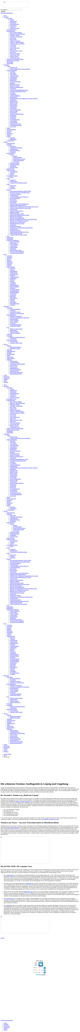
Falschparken (13, 508)
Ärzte (5, 623)
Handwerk (9, 703)
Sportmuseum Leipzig (15, 599)
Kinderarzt (9, 630)
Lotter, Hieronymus (15, 417)
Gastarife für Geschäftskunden (17, 733)
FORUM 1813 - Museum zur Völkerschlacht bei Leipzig (24, 576)
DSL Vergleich (13, 734)
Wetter (8, 724)
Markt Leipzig (13, 473)
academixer (13, 549)
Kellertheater (13, 469)
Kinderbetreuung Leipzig (13, 430)
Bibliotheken (10, 608)
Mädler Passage (14, 472)
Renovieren (13, 680)
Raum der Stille (14, 480)
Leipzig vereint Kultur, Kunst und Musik (20, 438)
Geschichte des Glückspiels (17, 622)
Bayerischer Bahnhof (15, 451)
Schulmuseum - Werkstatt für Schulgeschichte (21, 597)
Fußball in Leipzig (14, 532)
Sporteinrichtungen (14, 533)
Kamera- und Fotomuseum (16, 580)
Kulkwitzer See (14, 470)
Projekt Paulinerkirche (15, 479)
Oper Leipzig (13, 477)
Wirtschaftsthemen (11, 684)
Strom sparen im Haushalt (16, 741)
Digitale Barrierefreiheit (16, 743)
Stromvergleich (14, 730)
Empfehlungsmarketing (15, 694)
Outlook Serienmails (15, 702)
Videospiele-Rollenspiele (16, 517)
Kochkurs (12, 556)
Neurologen (13, 664)
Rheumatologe (13, 667)
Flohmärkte (13, 515)
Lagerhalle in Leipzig (15, 681)
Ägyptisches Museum (15, 563)
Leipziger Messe (14, 710)
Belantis (15, 525)
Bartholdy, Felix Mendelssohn (17, 403)
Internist (12, 650)
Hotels (8, 497)
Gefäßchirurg (13, 647)
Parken (8, 505)
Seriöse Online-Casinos (16, 619)
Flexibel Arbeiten (14, 701)
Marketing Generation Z (16, 685)
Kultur (8, 548)
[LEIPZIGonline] (16, 7)
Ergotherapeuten (14, 643)
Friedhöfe (9, 722)
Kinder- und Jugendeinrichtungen (15, 428)
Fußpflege (12, 644)
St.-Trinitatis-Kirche (15, 489)
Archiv (5, 744)
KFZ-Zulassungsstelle (15, 739)
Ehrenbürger (13, 392)
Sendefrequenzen (14, 737)
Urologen (9, 633)
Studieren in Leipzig (15, 717)
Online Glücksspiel (14, 611)
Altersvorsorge (13, 736)
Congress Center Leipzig (16, 712)
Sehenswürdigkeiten (12, 439)
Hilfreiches (9, 729)
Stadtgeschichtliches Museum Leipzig (19, 601)
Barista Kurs (13, 555)
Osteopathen (13, 671)
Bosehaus (12, 452)
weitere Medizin (11, 636)
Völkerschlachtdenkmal (16, 494)
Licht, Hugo (13, 414)
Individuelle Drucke (15, 519)
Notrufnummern (11, 723)
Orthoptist (12, 670)
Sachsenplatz (13, 484)
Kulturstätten (10, 606)
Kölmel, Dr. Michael (15, 410)
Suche (5, 750)
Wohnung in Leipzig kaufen (17, 682)
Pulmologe (12, 657)
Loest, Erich (13, 415)
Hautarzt (9, 629)
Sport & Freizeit (11, 522)
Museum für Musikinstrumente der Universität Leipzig (23, 588)
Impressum (6, 746)
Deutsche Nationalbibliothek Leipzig (19, 459)
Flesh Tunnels (13, 612)
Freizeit (5, 511)
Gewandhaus (13, 463)
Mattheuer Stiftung (14, 581)
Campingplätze (10, 510)
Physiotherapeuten (14, 673)
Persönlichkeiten (11, 400)
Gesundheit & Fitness (12, 545)
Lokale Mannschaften (18, 529)
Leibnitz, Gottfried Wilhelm (17, 411)
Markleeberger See (28, 891)
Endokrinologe (13, 642)
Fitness (11, 546)
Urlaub (8, 435)
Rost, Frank (13, 421)
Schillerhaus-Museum (15, 595)
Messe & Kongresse (12, 709)
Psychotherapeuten (14, 658)
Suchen (3, 11)
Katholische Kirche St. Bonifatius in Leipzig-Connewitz (24, 467)
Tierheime (9, 719)
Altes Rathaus (13, 444)
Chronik (12, 389)
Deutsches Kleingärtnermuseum (18, 574)
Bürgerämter (10, 431)
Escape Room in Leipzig (19, 528)
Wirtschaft (6, 675)
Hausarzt (9, 628)
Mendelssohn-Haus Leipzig (17, 583)
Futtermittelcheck (11, 720)
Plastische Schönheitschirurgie (17, 706)
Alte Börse (12, 441)
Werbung (6, 751)
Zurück (2, 938)
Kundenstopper (14, 518)
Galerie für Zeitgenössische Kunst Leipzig (20, 577)
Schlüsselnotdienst (14, 732)
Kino (8, 605)
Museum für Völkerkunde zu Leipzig (19, 590)
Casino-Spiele (13, 615)
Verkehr (9, 504)
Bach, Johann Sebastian (16, 401)
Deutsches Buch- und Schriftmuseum (19, 573)
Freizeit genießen (14, 614)
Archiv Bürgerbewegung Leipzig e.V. (19, 566)
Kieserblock (13, 521)
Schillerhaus (13, 486)
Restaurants (10, 503)
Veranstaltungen (11, 512)
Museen (9, 559)
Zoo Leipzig (13, 496)
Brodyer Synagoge (14, 455)
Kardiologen (13, 653)
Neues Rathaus (13, 474)
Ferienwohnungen (11, 498)
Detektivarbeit (13, 699)
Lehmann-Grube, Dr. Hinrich (17, 413)
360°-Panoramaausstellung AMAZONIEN (20, 560)
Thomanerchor (13, 550)
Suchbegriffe (4, 9)
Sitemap (6, 748)
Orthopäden (10, 632)
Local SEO (13, 692)
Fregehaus (12, 462)
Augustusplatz (13, 446)
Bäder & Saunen (11, 539)
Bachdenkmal (13, 448)
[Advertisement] (40, 770)
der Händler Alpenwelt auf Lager (50, 819)
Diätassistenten (13, 640)
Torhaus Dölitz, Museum (16, 602)
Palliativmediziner (14, 656)
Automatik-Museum (15, 567)
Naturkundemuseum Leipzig (17, 592)
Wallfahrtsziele (13, 437)
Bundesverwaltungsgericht (16, 456)
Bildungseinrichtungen (15, 716)
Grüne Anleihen (14, 691)
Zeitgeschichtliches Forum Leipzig (18, 604)
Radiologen (13, 665)
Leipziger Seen (10, 538)
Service (5, 713)
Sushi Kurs (12, 557)
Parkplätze (12, 507)
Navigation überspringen (7, 13)
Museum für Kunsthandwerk (17, 587)
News (5, 385)
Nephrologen (13, 663)
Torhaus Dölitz (13, 491)
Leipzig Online (7, 754)
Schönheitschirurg (14, 660)
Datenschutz (7, 747)
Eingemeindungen (14, 393)
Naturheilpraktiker (14, 661)
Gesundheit (9, 705)
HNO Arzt (12, 637)
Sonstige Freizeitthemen (13, 609)
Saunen (12, 543)
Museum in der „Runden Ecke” (18, 591)
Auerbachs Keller (14, 445)
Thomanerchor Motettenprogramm (18, 552)
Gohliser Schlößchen (15, 465)
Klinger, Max (13, 408)
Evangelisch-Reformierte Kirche (18, 460)
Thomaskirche (13, 490)
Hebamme (12, 649)
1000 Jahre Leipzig (14, 397)
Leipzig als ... (13, 396)
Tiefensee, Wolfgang (15, 422)
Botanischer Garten (15, 453)
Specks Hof (13, 487)
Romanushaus (13, 481)
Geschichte (9, 387)
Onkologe (12, 668)
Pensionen (9, 500)
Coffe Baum (13, 458)
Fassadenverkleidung (15, 678)
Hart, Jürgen (13, 407)
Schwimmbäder (14, 540)
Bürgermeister (13, 390)
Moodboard (13, 618)
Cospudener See (10, 875)
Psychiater (12, 674)
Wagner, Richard (14, 425)
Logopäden (13, 651)
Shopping (9, 514)
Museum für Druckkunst (16, 585)
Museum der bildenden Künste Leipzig (19, 584)
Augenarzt (9, 625)
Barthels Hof (13, 449)
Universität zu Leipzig (15, 493)
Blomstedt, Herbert (14, 404)
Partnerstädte (10, 432)
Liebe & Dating (11, 727)
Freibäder (12, 542)
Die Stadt (6, 386)
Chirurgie (12, 639)
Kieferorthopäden (14, 654)
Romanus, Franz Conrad (16, 420)
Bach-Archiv (13, 569)
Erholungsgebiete (17, 526)
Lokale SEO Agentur (15, 695)
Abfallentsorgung (14, 740)
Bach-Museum (13, 570)
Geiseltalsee (9, 905)
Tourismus (6, 434)
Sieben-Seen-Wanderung (12, 827)
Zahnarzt (9, 635)
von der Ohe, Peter (14, 424)
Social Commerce (14, 689)
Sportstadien (13, 535)
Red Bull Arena (14, 536)
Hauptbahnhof (13, 466)
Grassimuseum (13, 578)
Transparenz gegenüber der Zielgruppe (19, 687)
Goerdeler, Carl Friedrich (16, 406)
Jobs (8, 696)
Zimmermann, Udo (14, 427)
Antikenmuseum (14, 564)
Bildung (9, 715)
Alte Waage (13, 442)
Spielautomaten (14, 616)
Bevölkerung (13, 394)
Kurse (8, 553)
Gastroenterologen (14, 646)
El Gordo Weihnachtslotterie (17, 621)
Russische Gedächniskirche (17, 483)
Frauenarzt (9, 626)
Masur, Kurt (13, 418)
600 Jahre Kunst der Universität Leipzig (20, 562)
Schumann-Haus (14, 598)
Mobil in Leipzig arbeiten (16, 698)
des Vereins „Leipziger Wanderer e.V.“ (23, 801)
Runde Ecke (13, 594)
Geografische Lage (11, 399)
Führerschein (10, 726)
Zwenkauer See (10, 898)
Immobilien (9, 677)
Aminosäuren (13, 708)
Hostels (9, 501)
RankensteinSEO (14, 688)
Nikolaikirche (13, 476)
